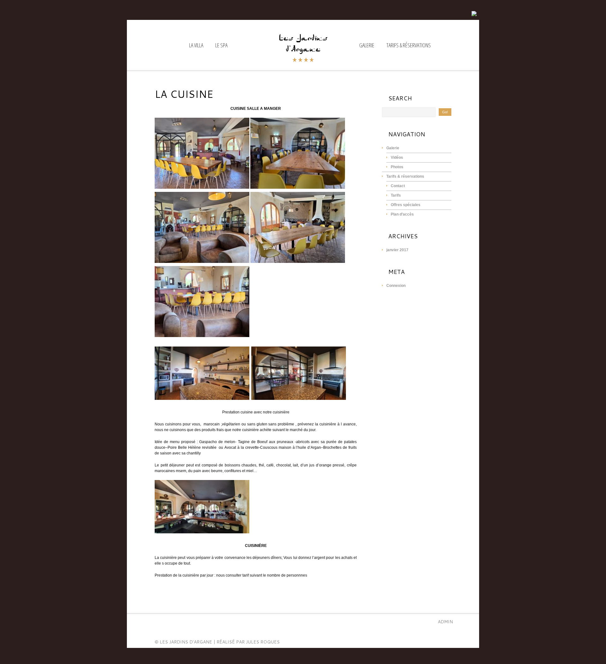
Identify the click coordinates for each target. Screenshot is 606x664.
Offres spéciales (405, 205)
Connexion (396, 285)
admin (445, 622)
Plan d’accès (402, 214)
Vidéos (397, 157)
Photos (397, 167)
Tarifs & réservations (408, 45)
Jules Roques (263, 642)
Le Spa (221, 45)
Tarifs (396, 195)
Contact (398, 186)
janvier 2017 (397, 250)
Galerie (366, 45)
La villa (196, 45)
